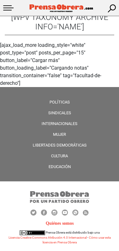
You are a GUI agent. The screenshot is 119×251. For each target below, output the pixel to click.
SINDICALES (59, 112)
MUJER (59, 134)
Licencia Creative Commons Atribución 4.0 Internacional (48, 237)
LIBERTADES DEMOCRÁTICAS (60, 145)
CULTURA (59, 156)
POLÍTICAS (60, 102)
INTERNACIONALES (59, 123)
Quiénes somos (60, 223)
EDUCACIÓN (60, 166)
